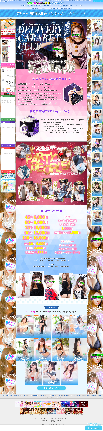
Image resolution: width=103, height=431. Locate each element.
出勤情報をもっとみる (51, 388)
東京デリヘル (4, 64)
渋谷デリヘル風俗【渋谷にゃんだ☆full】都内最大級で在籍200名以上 (49, 424)
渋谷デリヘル (4, 119)
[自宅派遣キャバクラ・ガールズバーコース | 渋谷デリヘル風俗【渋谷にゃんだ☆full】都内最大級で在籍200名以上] (46, 3)
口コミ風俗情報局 (10, 64)
